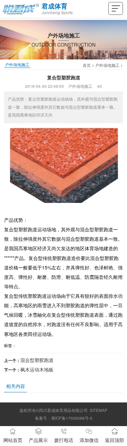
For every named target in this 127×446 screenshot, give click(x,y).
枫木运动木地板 (37, 369)
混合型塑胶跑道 (37, 360)
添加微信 (89, 440)
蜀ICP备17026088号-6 (71, 418)
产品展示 (38, 440)
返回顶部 (114, 440)
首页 (87, 65)
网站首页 (12, 440)
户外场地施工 (107, 65)
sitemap (98, 410)
